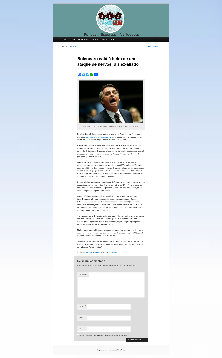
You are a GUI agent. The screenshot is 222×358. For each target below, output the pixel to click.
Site (80, 329)
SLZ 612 (97, 252)
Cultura (72, 39)
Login (112, 39)
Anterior (147, 46)
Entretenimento (83, 39)
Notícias (89, 252)
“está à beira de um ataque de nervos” (100, 137)
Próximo (156, 46)
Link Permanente (111, 252)
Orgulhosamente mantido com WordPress (111, 350)
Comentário (83, 274)
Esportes (95, 39)
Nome (82, 306)
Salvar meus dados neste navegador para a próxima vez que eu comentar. (103, 335)
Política (104, 39)
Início (64, 39)
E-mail (82, 317)
